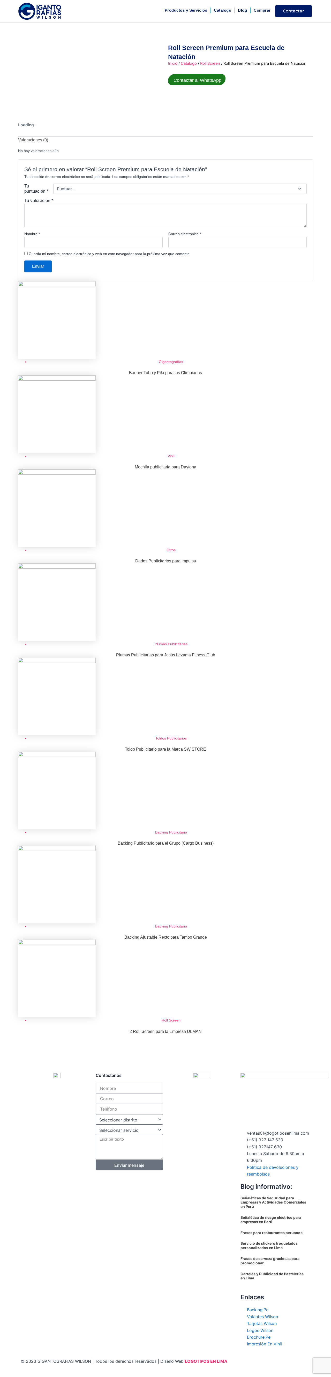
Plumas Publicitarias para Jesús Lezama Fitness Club (165, 655)
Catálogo (189, 63)
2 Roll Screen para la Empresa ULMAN (166, 1031)
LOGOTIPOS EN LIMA (206, 1361)
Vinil (171, 456)
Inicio (172, 63)
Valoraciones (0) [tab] (33, 140)
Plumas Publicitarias (171, 644)
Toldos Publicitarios (171, 738)
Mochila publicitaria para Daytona (165, 467)
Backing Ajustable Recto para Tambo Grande (165, 937)
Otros (171, 550)
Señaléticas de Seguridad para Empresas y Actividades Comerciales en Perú (273, 1202)
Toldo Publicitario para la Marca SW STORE (165, 749)
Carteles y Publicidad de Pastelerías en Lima (272, 1276)
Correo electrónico (184, 234)
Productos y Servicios (186, 10)
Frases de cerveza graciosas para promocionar (269, 1260)
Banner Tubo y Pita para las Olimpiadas (165, 373)
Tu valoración (38, 200)
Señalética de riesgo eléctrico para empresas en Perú (270, 1219)
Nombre (32, 234)
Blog (242, 10)
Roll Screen (210, 63)
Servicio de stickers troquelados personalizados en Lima (269, 1245)
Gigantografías (171, 362)
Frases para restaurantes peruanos (271, 1232)
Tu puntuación (36, 189)
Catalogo (222, 10)
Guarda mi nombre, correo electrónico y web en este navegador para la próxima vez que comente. (110, 254)
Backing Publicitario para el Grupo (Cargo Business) (166, 843)
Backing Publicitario (171, 832)
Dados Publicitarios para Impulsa (165, 561)
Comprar (262, 10)
